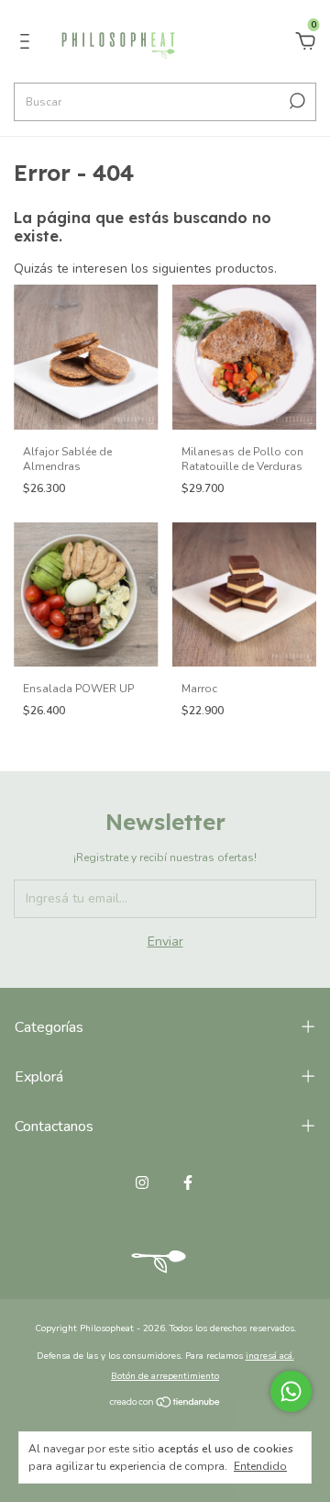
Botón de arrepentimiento (165, 1376)
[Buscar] (296, 101)
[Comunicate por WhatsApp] (291, 1391)
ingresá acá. (270, 1356)
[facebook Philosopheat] (188, 1182)
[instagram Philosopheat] (142, 1182)
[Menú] (28, 44)
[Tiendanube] (165, 1403)
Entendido (260, 1466)
